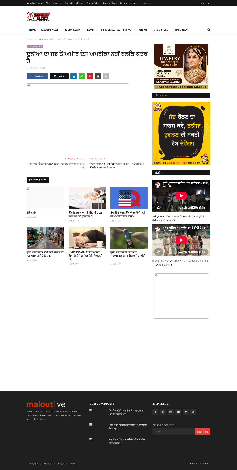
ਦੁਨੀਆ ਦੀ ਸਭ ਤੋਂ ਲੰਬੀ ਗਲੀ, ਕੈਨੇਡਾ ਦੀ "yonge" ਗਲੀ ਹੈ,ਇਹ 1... (45, 254)
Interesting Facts (41, 39)
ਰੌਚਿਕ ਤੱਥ (31, 212)
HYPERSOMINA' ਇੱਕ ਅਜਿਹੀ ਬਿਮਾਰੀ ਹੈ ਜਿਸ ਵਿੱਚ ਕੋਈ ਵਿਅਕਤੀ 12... (85, 256)
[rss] (193, 412)
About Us (57, 3)
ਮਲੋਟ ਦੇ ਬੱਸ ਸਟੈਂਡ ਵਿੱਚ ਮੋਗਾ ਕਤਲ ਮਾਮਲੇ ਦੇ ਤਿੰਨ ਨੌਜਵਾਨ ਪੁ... (128, 427)
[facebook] (155, 412)
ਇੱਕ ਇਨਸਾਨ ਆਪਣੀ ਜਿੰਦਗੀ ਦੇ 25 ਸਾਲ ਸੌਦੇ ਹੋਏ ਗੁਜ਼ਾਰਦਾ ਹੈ (85, 214)
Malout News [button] (49, 29)
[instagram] (171, 412)
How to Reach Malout (74, 3)
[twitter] (163, 412)
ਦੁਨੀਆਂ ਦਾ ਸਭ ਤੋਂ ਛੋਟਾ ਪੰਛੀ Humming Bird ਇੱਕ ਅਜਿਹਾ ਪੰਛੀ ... (127, 256)
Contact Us (145, 3)
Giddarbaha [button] (72, 29)
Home (32, 29)
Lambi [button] (90, 29)
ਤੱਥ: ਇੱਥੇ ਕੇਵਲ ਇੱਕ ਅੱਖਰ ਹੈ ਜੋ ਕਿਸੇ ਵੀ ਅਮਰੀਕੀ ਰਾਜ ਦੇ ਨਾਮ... (127, 214)
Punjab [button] (142, 29)
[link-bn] (181, 66)
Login (201, 3)
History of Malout (109, 3)
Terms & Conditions (198, 463)
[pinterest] (186, 412)
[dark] (208, 3)
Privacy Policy (93, 3)
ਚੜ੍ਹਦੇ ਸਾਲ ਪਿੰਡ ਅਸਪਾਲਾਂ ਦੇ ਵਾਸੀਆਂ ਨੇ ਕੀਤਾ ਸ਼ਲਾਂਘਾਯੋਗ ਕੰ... (127, 441)
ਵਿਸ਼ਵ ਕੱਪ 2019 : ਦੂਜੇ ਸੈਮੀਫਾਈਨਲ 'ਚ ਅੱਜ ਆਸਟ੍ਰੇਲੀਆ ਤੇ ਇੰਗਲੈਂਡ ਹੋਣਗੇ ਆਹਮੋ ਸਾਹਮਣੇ (116, 165)
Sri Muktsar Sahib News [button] (116, 29)
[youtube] (178, 412)
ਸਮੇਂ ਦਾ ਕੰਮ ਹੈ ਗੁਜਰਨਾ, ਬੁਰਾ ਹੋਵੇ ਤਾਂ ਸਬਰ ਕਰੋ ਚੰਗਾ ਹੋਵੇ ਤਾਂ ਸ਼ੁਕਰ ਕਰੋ (56, 165)
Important (182, 29)
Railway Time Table (129, 3)
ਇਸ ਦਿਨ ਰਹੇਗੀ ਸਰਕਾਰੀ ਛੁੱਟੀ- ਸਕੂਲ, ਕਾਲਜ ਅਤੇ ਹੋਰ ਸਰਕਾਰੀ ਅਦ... (126, 412)
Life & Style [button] (160, 29)
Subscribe (202, 431)
